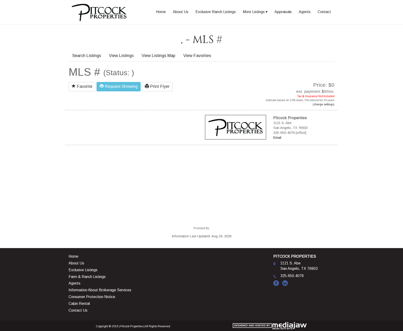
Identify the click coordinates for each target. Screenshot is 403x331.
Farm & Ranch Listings (87, 277)
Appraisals (283, 12)
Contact (324, 12)
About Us (180, 12)
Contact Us (78, 310)
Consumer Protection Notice (92, 297)
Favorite (84, 86)
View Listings (121, 55)
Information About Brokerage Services (100, 290)
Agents (305, 12)
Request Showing (121, 86)
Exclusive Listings (83, 270)
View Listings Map (158, 55)
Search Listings (86, 55)
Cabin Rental (79, 304)
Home (161, 12)
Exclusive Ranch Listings (215, 12)
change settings (323, 104)
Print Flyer (159, 86)
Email (277, 137)
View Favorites (197, 55)
